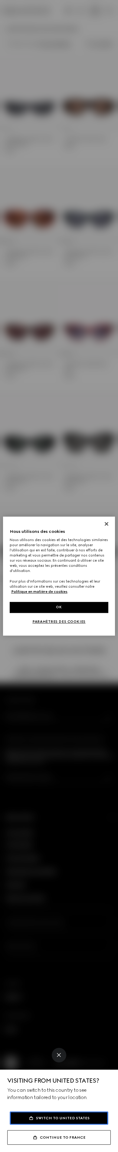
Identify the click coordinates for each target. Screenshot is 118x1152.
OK (59, 607)
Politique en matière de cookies (39, 591)
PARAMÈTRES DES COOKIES (59, 621)
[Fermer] (106, 523)
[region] (59, 576)
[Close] (59, 1055)
